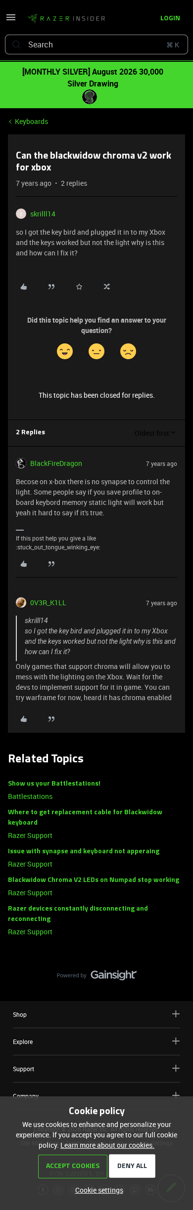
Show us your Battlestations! (54, 784)
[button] (11, 20)
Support (23, 1069)
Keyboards (31, 121)
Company (26, 1096)
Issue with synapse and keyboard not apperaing (83, 851)
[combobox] (96, 44)
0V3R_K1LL (48, 602)
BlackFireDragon (56, 463)
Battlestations (30, 796)
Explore (23, 1041)
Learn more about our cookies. (107, 1145)
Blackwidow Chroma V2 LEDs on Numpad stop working (93, 880)
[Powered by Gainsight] (97, 977)
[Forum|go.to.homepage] (66, 19)
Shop (20, 1014)
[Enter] (16, 44)
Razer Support (30, 835)
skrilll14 (42, 213)
